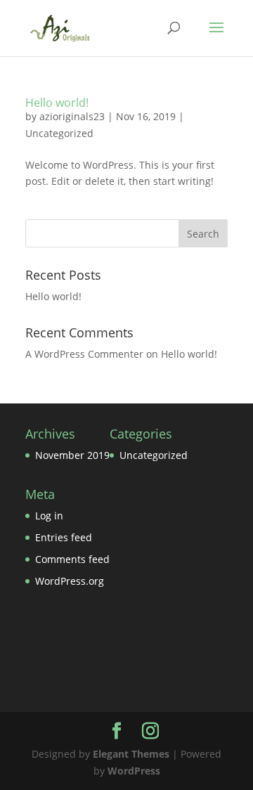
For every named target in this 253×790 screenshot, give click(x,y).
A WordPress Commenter (84, 354)
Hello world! (57, 102)
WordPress (134, 770)
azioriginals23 (72, 116)
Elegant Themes (131, 753)
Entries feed (63, 537)
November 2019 (72, 455)
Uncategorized (59, 133)
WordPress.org (69, 581)
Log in (49, 515)
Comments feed (72, 559)
